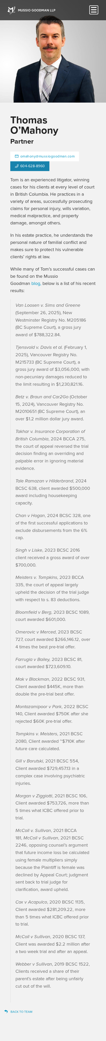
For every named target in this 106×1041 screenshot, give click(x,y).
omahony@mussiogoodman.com (47, 156)
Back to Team (21, 1012)
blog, (36, 283)
